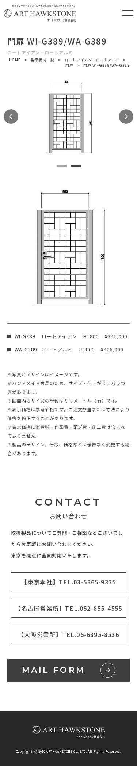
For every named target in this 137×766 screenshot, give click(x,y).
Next (126, 116)
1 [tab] (62, 166)
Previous (11, 116)
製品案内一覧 (42, 59)
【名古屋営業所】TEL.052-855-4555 (68, 608)
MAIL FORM (53, 670)
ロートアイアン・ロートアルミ (92, 59)
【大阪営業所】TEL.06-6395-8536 (68, 634)
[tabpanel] (68, 116)
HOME (15, 59)
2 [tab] (76, 166)
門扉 (69, 65)
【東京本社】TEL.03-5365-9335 (68, 582)
